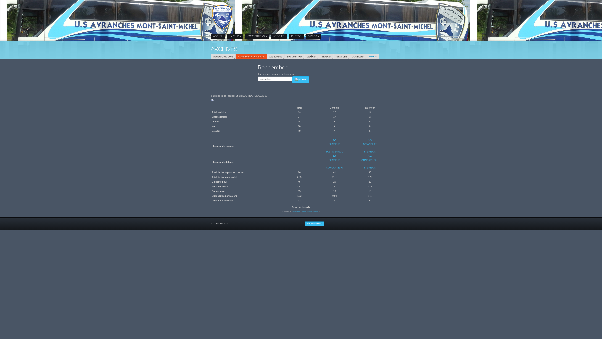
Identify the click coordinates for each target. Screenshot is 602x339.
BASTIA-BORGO (334, 151)
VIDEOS (312, 36)
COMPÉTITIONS (256, 36)
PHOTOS (296, 36)
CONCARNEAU (334, 167)
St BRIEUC (334, 144)
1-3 (334, 156)
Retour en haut (315, 224)
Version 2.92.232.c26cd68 (309, 211)
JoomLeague (296, 211)
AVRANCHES (370, 144)
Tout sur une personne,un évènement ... (278, 74)
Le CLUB (234, 36)
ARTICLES (278, 36)
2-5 (370, 140)
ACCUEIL (218, 36)
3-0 (334, 140)
